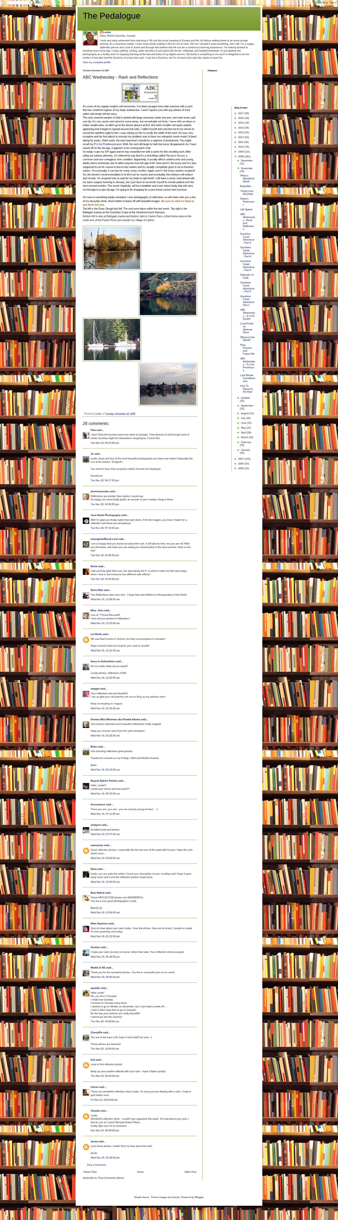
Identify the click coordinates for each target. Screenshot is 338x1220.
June (244, 422)
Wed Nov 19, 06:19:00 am (105, 793)
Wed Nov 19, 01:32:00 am (105, 708)
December (247, 160)
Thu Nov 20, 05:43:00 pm (105, 1075)
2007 (241, 458)
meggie (95, 688)
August (245, 413)
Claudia (95, 1110)
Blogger (199, 1197)
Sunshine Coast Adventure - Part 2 (247, 287)
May (243, 427)
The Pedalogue (111, 15)
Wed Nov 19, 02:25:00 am (105, 735)
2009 (241, 151)
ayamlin (95, 988)
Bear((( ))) (96, 907)
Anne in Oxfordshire (103, 661)
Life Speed (246, 209)
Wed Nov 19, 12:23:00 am (105, 623)
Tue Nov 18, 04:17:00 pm (105, 480)
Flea (93, 430)
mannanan (97, 845)
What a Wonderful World (247, 178)
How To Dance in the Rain (246, 388)
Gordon (95, 947)
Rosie (94, 566)
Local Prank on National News (247, 328)
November (247, 168)
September (247, 405)
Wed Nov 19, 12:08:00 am (105, 599)
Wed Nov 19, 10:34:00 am (105, 881)
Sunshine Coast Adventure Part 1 (247, 300)
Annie (94, 1141)
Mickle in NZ (98, 967)
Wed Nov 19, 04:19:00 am (105, 769)
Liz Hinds (96, 634)
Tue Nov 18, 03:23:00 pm (105, 442)
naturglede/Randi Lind (104, 539)
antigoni (96, 824)
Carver (94, 1087)
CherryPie (96, 1032)
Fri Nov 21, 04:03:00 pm (104, 1099)
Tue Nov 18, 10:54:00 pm (105, 578)
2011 (241, 142)
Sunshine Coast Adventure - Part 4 (247, 252)
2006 (241, 463)
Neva (94, 869)
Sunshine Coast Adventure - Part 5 (247, 238)
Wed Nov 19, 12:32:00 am (105, 677)
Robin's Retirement (247, 201)
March (245, 437)
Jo (92, 453)
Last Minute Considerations (247, 378)
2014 (241, 127)
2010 (241, 146)
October (245, 397)
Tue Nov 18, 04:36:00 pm (105, 504)
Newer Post (90, 1171)
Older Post (190, 1171)
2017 (241, 113)
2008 (241, 156)
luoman (175, 1197)
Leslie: (107, 32)
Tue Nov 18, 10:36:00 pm (105, 555)
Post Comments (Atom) (111, 1177)
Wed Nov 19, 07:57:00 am (105, 834)
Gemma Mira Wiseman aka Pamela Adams (115, 719)
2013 (241, 132)
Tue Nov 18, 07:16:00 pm (105, 527)
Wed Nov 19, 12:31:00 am (105, 650)
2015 (241, 122)
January (245, 449)
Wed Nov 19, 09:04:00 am (105, 858)
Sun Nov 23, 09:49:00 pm (105, 1130)
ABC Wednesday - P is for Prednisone (247, 364)
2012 (241, 137)
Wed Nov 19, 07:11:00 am (105, 813)
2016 (241, 118)
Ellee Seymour (99, 923)
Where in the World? (247, 339)
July (243, 418)
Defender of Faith (247, 276)
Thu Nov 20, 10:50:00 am (105, 1048)
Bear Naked (97, 892)
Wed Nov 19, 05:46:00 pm (105, 956)
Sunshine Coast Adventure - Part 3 (247, 265)
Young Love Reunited (247, 192)
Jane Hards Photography (106, 515)
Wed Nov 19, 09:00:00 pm (105, 976)
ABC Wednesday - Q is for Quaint (247, 314)
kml (93, 1059)
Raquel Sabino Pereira (104, 780)
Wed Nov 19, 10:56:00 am (105, 912)
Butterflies (245, 186)
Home (140, 1171)
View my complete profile (97, 62)
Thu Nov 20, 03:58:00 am (105, 1021)
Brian (94, 746)
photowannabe (100, 491)
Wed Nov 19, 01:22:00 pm (105, 936)
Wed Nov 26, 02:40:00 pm (105, 1157)
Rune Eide (97, 590)
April (244, 432)
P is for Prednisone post (107, 144)
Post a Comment (96, 1164)
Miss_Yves (97, 610)
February (246, 442)
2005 (241, 468)
